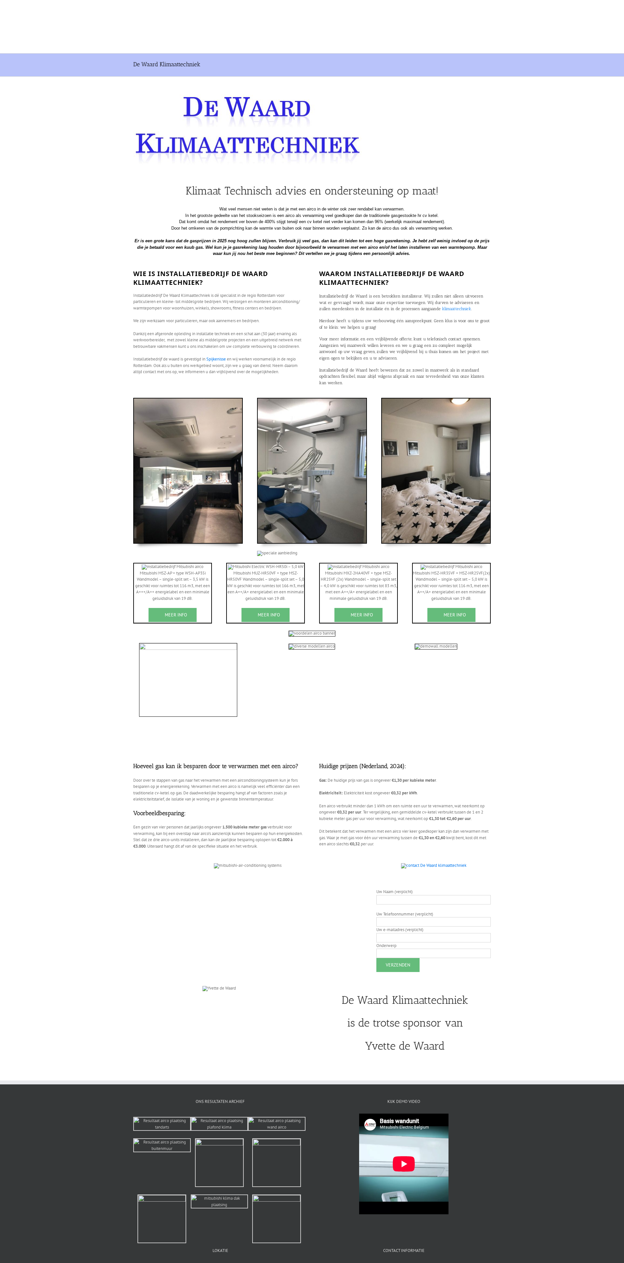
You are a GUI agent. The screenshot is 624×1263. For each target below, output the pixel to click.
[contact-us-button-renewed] (433, 865)
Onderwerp (386, 945)
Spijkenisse (216, 359)
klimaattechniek (456, 308)
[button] (435, 26)
